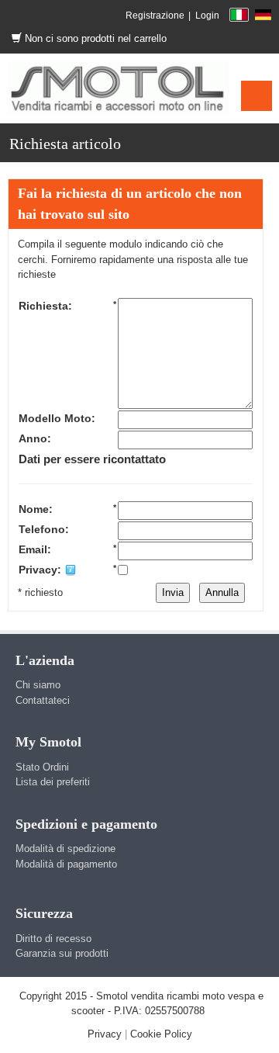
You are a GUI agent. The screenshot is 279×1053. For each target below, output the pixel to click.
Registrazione (155, 15)
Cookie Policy (161, 1034)
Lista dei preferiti (53, 782)
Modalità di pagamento (66, 864)
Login (207, 15)
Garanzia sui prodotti (62, 953)
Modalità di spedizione (65, 848)
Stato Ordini (42, 767)
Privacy (105, 1034)
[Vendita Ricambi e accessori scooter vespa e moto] (118, 88)
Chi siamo (38, 685)
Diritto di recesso (53, 938)
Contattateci (43, 700)
